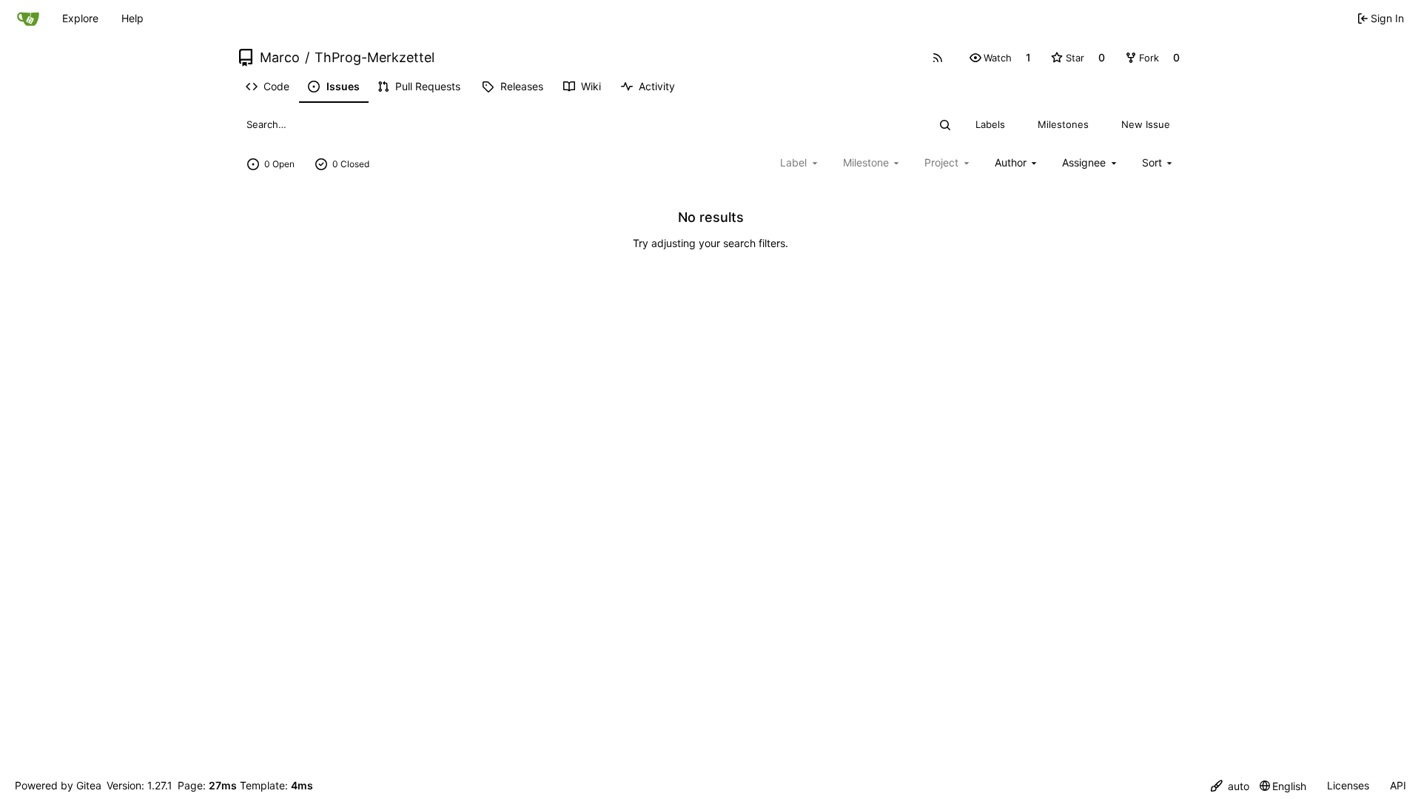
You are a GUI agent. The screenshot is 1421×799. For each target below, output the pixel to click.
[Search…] (945, 125)
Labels (990, 124)
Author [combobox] (1011, 162)
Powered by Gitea (58, 785)
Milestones (1063, 124)
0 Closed (350, 163)
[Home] (28, 18)
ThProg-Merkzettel (374, 57)
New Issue (1145, 124)
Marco (280, 57)
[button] (990, 58)
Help (132, 18)
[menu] (1158, 162)
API (1398, 785)
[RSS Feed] (937, 58)
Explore (80, 18)
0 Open (279, 163)
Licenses (1348, 785)
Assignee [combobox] (1084, 162)
